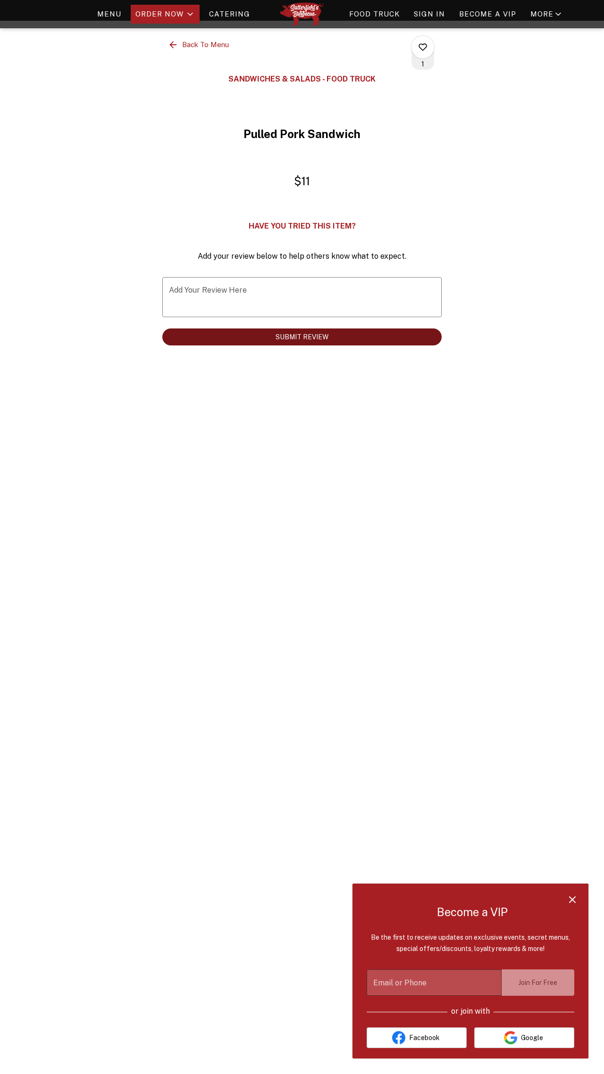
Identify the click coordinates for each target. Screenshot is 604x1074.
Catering (229, 14)
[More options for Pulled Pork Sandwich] (422, 47)
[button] (165, 14)
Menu (109, 14)
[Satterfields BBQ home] (302, 14)
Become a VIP (487, 14)
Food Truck (374, 14)
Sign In (429, 14)
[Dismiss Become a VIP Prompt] (572, 899)
